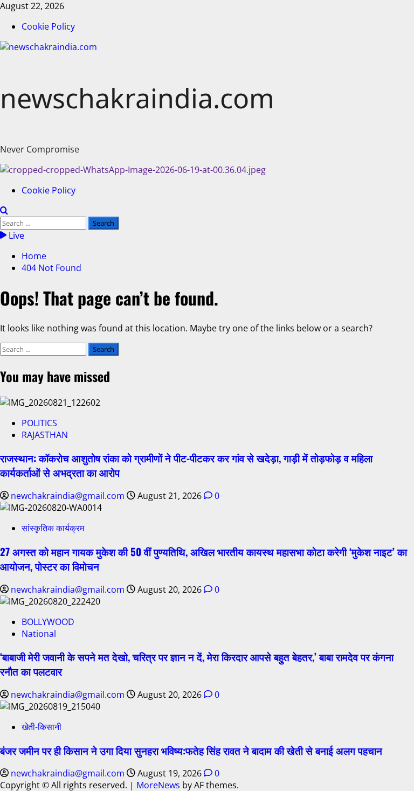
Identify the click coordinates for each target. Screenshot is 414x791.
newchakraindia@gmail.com (69, 496)
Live (15, 235)
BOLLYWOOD (48, 622)
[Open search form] (4, 211)
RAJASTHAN (45, 435)
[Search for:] (44, 222)
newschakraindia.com (137, 98)
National (39, 634)
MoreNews (158, 785)
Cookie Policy (48, 26)
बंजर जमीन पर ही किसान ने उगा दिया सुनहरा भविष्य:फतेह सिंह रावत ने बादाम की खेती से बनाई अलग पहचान (191, 750)
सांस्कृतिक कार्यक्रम (53, 528)
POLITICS (39, 423)
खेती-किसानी (41, 727)
